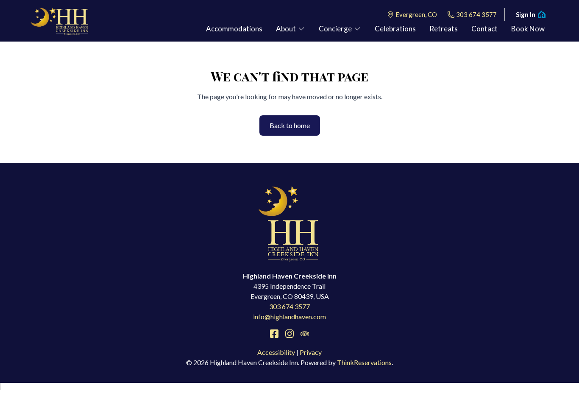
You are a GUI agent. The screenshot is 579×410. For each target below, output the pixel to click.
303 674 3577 (476, 14)
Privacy (311, 352)
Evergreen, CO (416, 14)
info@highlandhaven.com (289, 316)
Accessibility (276, 352)
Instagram (289, 333)
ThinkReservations (364, 362)
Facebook (274, 333)
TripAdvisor (305, 333)
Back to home (290, 125)
